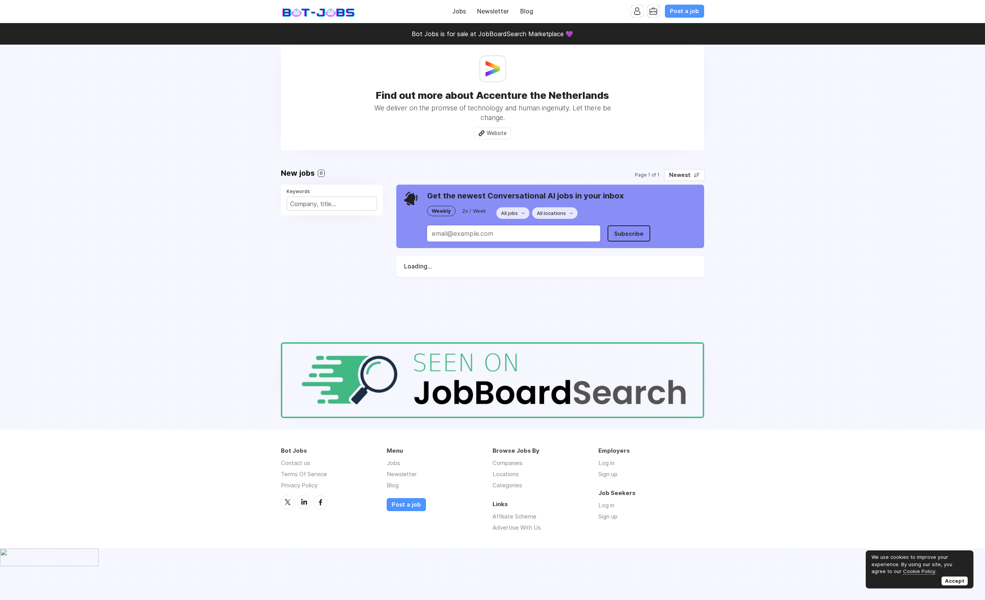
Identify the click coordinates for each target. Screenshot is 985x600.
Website (497, 133)
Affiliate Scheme (514, 516)
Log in (606, 463)
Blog (526, 11)
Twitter (287, 502)
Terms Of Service (304, 474)
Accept (954, 581)
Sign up (608, 474)
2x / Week (474, 211)
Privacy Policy (299, 485)
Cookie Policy (919, 571)
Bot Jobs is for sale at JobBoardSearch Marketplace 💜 (492, 34)
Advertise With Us (516, 527)
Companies (507, 463)
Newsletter (493, 11)
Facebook (320, 502)
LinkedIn (304, 502)
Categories (507, 485)
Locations (505, 474)
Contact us (295, 463)
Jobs (459, 11)
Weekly (441, 211)
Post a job (684, 11)
